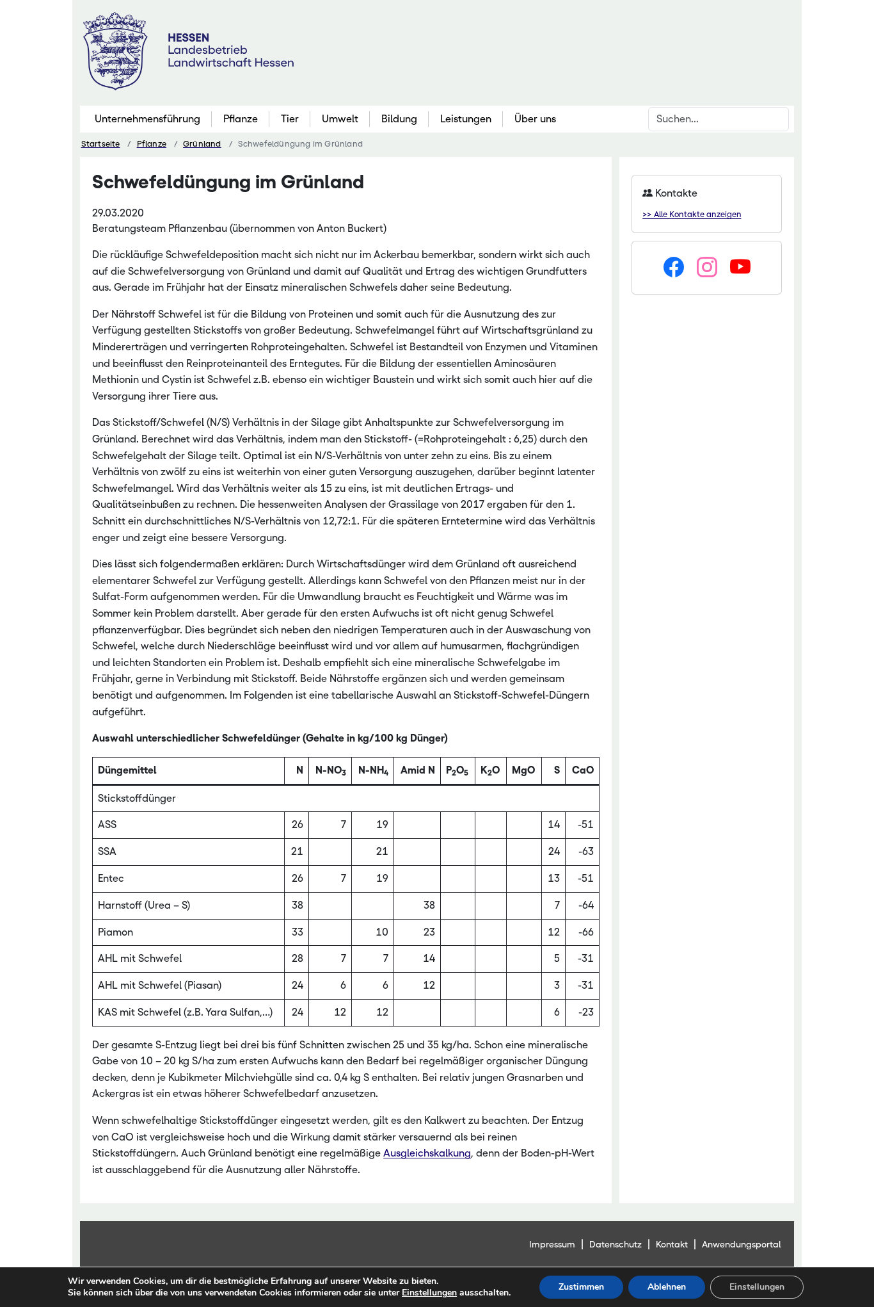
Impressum (552, 1244)
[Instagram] (707, 268)
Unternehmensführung (147, 119)
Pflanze (240, 119)
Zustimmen (581, 1287)
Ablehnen (667, 1287)
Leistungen (465, 119)
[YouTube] (740, 268)
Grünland (202, 144)
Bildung (399, 119)
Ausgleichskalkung (427, 1153)
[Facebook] (673, 268)
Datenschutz (615, 1244)
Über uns (535, 119)
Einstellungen (429, 1293)
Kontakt (672, 1244)
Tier (290, 119)
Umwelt (340, 119)
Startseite (100, 144)
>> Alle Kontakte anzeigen (691, 214)
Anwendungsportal (741, 1244)
